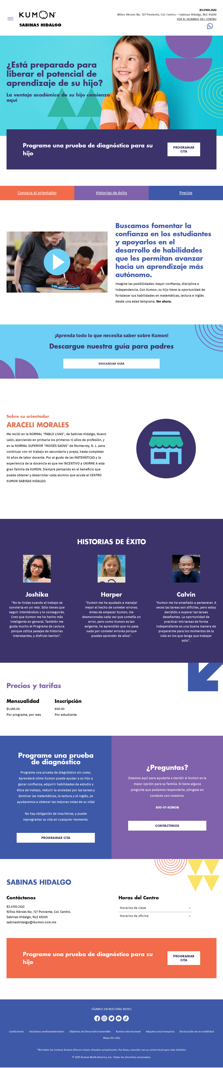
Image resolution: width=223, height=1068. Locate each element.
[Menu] (12, 19)
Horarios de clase (133, 908)
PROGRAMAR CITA (183, 149)
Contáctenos (16, 1031)
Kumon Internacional (128, 1031)
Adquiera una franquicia (160, 1031)
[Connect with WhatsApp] (210, 28)
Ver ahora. (164, 301)
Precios (185, 193)
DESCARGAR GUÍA (111, 363)
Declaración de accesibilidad (197, 1031)
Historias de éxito (111, 193)
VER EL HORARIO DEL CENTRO (196, 19)
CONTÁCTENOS (167, 826)
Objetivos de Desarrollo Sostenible (90, 1031)
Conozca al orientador (37, 193)
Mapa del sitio (111, 1038)
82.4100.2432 (207, 10)
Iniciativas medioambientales (46, 1031)
